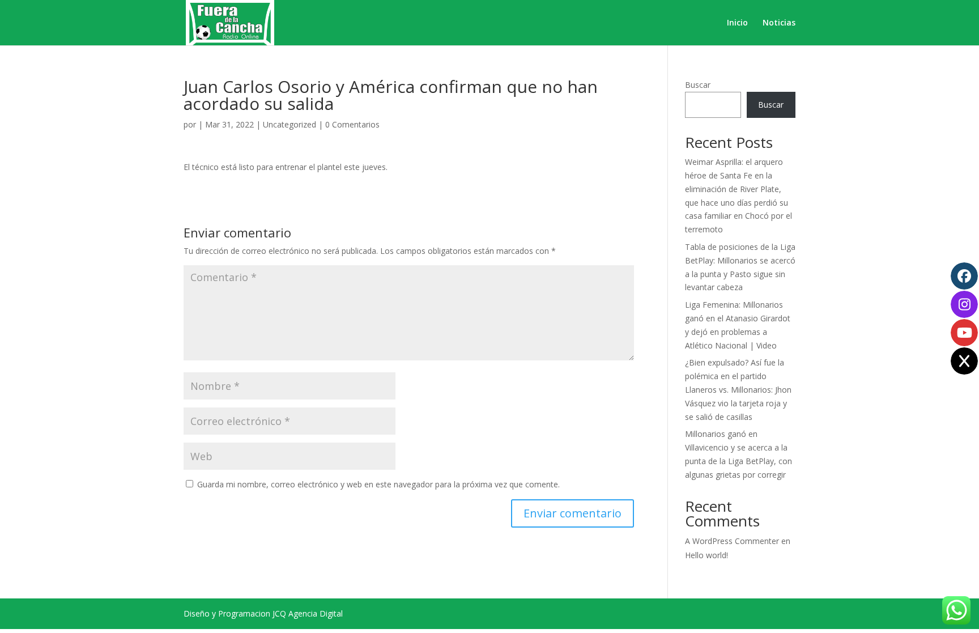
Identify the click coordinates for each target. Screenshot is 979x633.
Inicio (737, 23)
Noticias (779, 23)
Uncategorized (289, 124)
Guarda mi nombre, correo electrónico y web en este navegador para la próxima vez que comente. (378, 484)
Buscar (697, 84)
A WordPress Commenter (732, 541)
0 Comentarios (352, 124)
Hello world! (706, 555)
